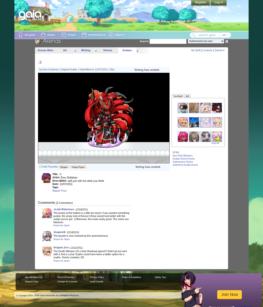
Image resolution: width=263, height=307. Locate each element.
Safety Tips (160, 277)
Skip (112, 69)
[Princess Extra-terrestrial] (217, 136)
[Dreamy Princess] (205, 107)
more (75, 50)
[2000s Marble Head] (183, 107)
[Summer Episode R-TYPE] (194, 122)
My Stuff (195, 50)
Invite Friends (96, 281)
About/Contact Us (34, 277)
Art (65, 50)
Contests (207, 50)
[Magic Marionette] (217, 107)
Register (200, 3)
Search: (144, 41)
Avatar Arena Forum (184, 158)
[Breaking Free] (194, 107)
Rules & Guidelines (131, 277)
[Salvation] (194, 136)
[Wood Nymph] (183, 122)
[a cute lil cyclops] (183, 136)
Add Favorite (50, 166)
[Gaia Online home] (31, 15)
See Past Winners (183, 155)
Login (218, 3)
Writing (85, 50)
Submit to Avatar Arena (185, 164)
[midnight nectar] (205, 136)
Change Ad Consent (67, 281)
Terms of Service (65, 277)
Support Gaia (31, 281)
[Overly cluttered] (217, 122)
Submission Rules (183, 161)
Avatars (127, 50)
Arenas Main (45, 50)
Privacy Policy (97, 277)
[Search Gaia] (194, 35)
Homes (107, 50)
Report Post (59, 190)
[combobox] (210, 35)
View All (215, 143)
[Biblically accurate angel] (205, 122)
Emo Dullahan (51, 69)
